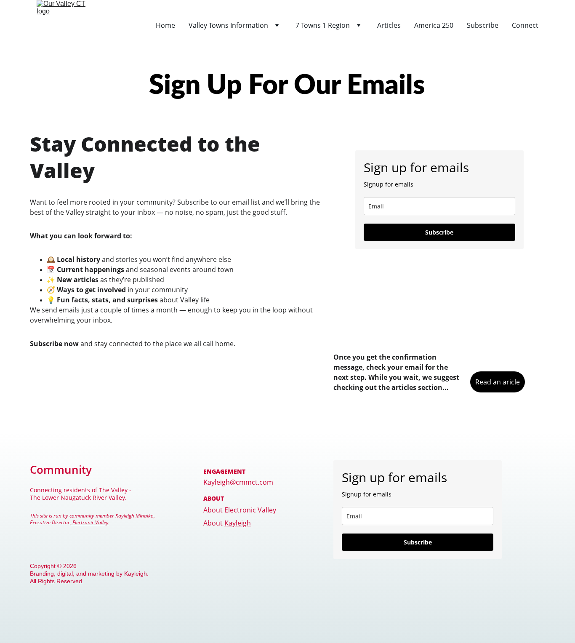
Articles (389, 25)
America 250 (433, 25)
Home (165, 25)
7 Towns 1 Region (322, 25)
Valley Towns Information (228, 25)
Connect (525, 25)
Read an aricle (497, 382)
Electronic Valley (90, 522)
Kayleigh (237, 523)
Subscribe (482, 25)
